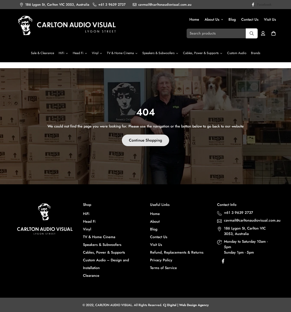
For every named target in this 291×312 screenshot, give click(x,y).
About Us (212, 19)
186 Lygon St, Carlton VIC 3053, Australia (245, 231)
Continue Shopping (145, 140)
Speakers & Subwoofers (102, 244)
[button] (273, 33)
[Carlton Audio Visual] (67, 26)
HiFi (86, 213)
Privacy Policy (161, 260)
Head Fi (89, 221)
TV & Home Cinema (99, 237)
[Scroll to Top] (282, 287)
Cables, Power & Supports (104, 252)
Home (194, 19)
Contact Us (249, 19)
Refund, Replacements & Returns (176, 252)
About (155, 221)
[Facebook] (223, 262)
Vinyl (87, 229)
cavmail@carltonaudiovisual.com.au (250, 220)
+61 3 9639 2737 (238, 212)
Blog (232, 19)
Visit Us (270, 19)
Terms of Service (163, 267)
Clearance (91, 275)
